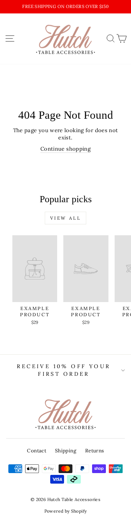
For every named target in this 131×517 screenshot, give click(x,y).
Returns (94, 450)
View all (65, 218)
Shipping (65, 450)
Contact (36, 450)
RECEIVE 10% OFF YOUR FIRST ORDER (63, 370)
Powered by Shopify (65, 511)
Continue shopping (65, 148)
